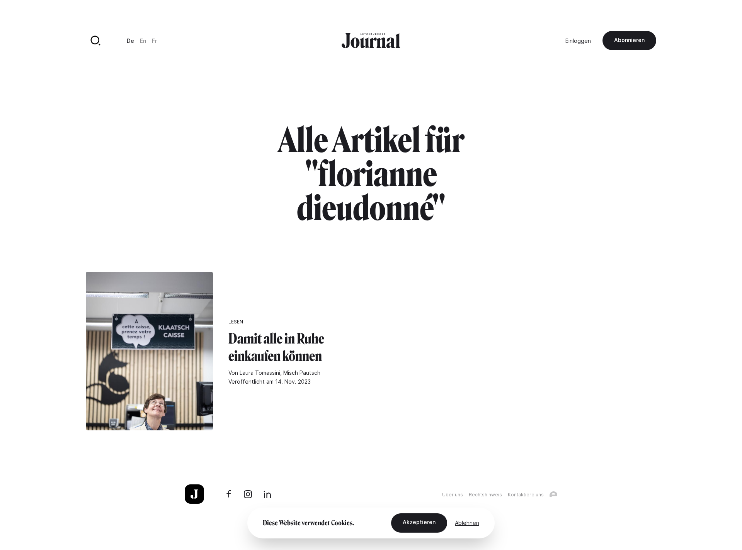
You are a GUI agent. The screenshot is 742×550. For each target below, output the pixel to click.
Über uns (452, 495)
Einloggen (578, 40)
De (130, 40)
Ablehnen (467, 523)
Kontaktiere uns (526, 495)
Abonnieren (629, 40)
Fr (154, 40)
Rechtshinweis (485, 495)
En (143, 40)
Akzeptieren (419, 522)
